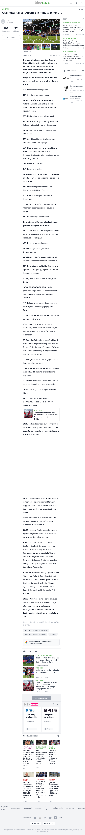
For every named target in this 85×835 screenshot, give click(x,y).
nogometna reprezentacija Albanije (35, 630)
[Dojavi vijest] (76, 3)
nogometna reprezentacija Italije (35, 634)
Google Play (49, 823)
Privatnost (70, 808)
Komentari (28, 808)
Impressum (15, 808)
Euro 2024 (53, 634)
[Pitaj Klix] (71, 3)
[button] (53, 704)
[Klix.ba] (42, 2)
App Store (37, 823)
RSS (60, 818)
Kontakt (38, 808)
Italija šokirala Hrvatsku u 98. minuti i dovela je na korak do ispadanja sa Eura (47, 660)
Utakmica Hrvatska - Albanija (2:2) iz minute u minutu (47, 671)
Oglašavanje (58, 808)
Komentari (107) (41, 698)
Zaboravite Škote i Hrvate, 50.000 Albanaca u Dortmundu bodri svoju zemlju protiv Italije (46, 686)
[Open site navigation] (2, 3)
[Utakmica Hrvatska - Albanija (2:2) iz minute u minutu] (28, 672)
